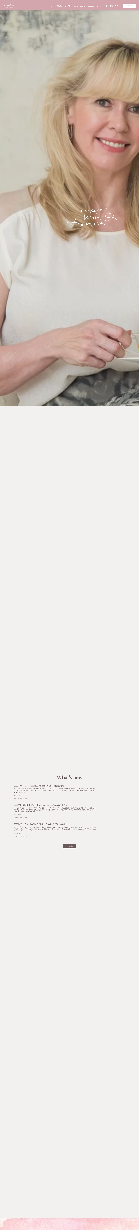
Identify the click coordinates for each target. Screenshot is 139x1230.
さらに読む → (18, 795)
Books (82, 6)
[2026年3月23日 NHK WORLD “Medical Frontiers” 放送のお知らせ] (33, 784)
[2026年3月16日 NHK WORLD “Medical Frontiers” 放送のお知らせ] (33, 803)
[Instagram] (111, 5)
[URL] (116, 5)
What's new (61, 6)
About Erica (73, 6)
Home (52, 6)
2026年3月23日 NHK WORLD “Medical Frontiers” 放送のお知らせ (41, 786)
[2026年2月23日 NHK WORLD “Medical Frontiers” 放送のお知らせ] (33, 822)
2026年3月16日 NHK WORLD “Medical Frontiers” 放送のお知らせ (40, 805)
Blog (98, 6)
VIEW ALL (69, 846)
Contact (129, 6)
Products (91, 6)
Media (25, 798)
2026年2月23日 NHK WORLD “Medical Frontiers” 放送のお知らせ (41, 824)
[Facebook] (106, 5)
